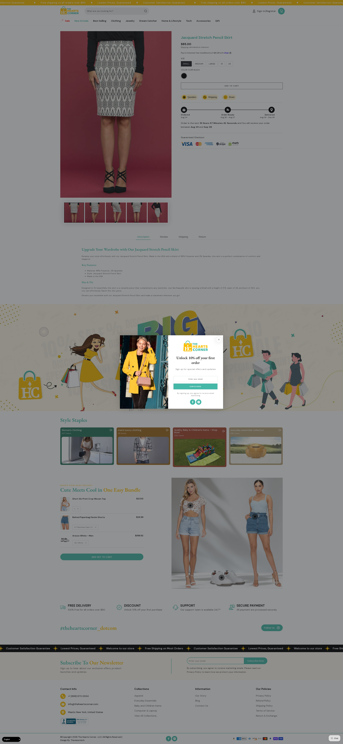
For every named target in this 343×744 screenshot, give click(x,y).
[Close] (219, 340)
